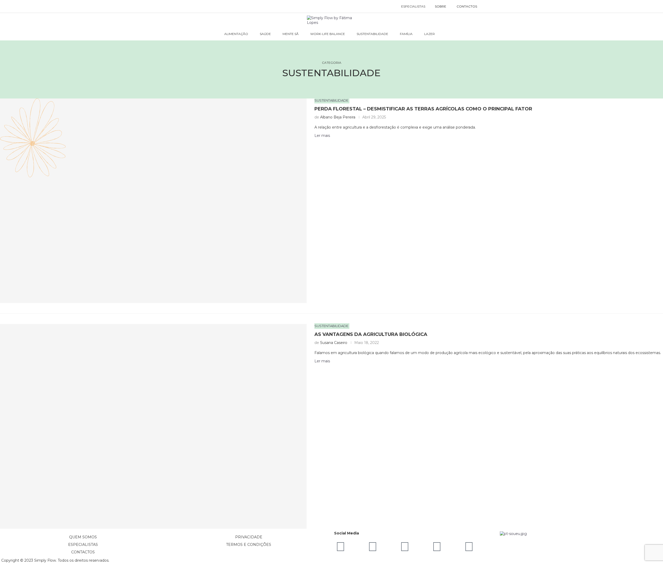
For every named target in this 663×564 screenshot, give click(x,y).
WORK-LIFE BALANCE (327, 34)
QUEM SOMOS (83, 537)
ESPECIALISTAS (413, 6)
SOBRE (440, 6)
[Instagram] (404, 546)
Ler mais (322, 361)
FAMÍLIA (406, 34)
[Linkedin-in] (340, 546)
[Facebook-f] (372, 546)
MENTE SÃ (291, 34)
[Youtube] (436, 546)
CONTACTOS (467, 6)
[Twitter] (469, 546)
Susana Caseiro (333, 342)
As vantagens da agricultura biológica (370, 334)
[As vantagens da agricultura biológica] (153, 426)
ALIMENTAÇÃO (236, 34)
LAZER (429, 34)
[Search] (487, 6)
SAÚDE (265, 34)
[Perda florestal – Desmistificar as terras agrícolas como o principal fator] (153, 200)
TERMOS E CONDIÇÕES (248, 544)
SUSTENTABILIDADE (372, 34)
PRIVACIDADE (248, 537)
